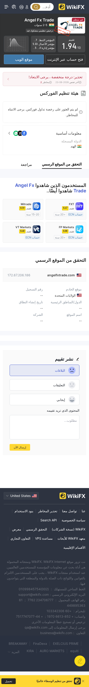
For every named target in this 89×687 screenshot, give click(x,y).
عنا (83, 511)
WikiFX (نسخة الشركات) (68, 529)
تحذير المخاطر (47, 511)
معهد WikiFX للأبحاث (71, 538)
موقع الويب (23, 59)
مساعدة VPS (44, 538)
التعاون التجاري (20, 538)
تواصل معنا (69, 511)
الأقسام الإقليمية (74, 547)
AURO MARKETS (52, 651)
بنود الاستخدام (24, 511)
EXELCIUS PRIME (66, 643)
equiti (74, 651)
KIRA (30, 651)
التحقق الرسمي (36, 529)
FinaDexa (40, 643)
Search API (48, 520)
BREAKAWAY (18, 643)
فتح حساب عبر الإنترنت (65, 59)
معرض (16, 529)
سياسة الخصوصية (73, 520)
